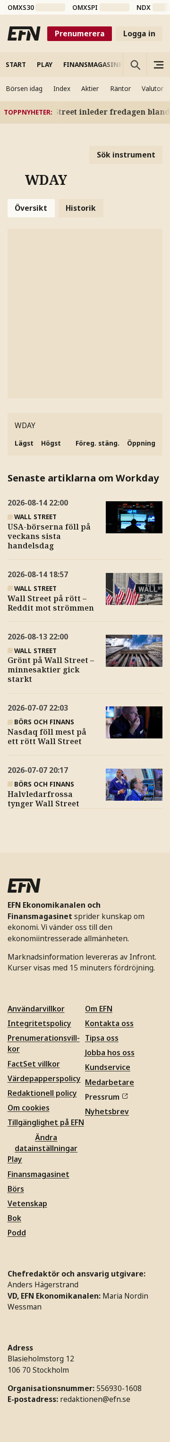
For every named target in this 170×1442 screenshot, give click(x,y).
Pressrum (102, 1097)
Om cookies (29, 1107)
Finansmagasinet (38, 1174)
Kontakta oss (109, 1023)
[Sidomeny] (158, 64)
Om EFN (98, 1008)
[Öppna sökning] (134, 64)
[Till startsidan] (24, 33)
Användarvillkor (36, 1008)
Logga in (139, 33)
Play (15, 1159)
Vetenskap (27, 1203)
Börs (16, 1189)
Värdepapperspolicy (44, 1078)
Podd (17, 1232)
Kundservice (107, 1067)
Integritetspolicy (39, 1023)
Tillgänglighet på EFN (46, 1122)
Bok (14, 1218)
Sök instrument (126, 154)
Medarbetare (109, 1082)
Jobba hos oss (110, 1052)
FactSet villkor (34, 1064)
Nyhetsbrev (107, 1111)
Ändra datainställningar (46, 1142)
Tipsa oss (102, 1038)
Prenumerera (80, 33)
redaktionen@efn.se (95, 1399)
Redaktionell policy (42, 1093)
